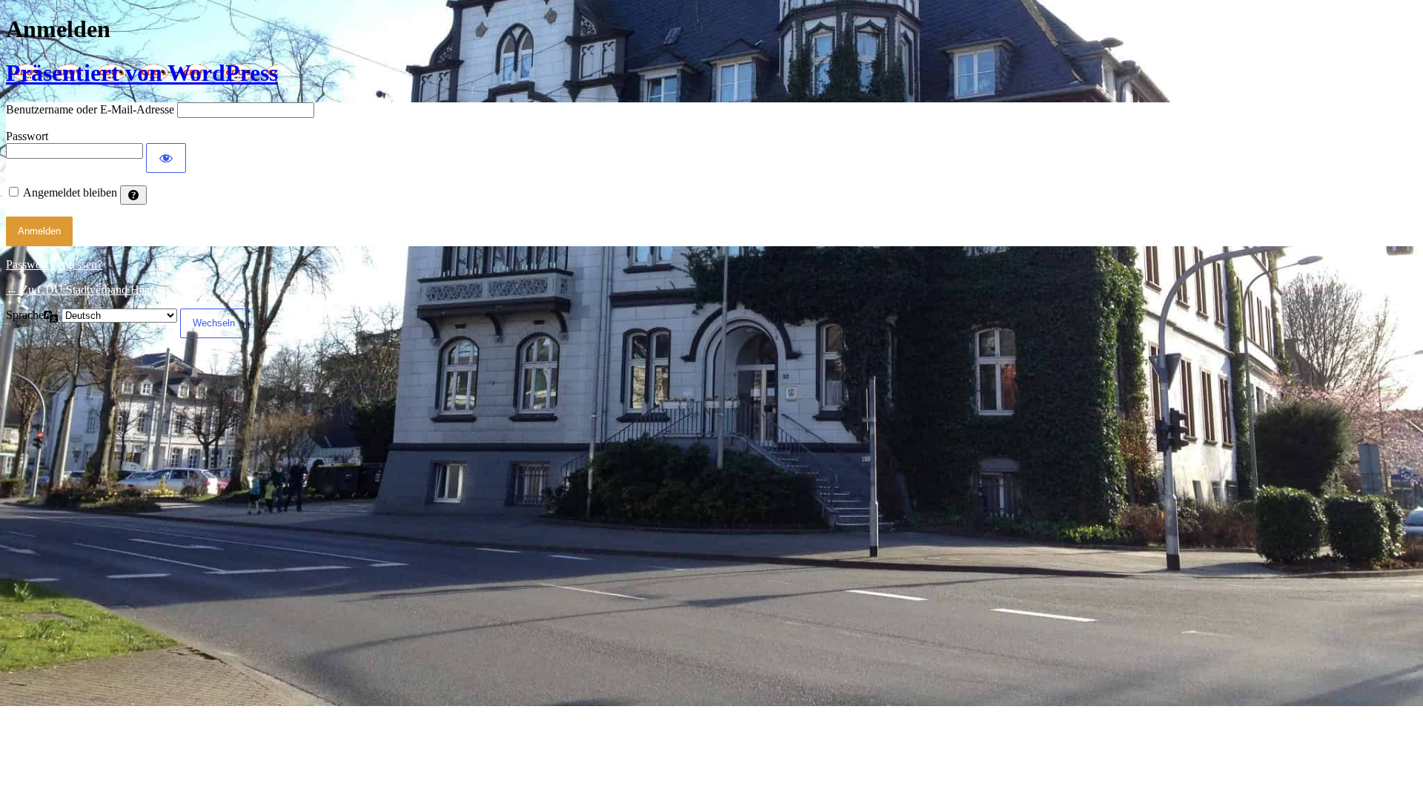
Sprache (25, 315)
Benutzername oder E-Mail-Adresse (90, 109)
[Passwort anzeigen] (166, 158)
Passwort (27, 136)
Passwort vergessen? (54, 264)
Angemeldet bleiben (70, 192)
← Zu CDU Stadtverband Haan (81, 289)
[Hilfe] (133, 195)
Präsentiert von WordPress (142, 72)
